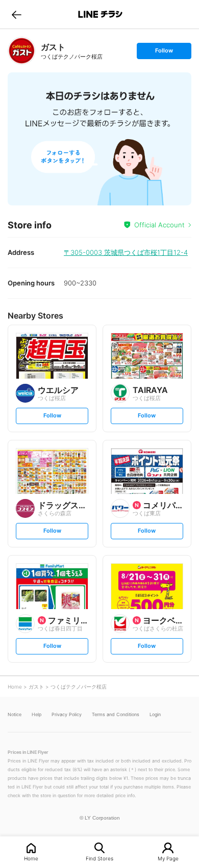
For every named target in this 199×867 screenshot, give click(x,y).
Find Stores (99, 858)
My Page (168, 858)
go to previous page (16, 14)
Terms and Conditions (115, 714)
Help (36, 714)
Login (155, 714)
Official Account (159, 225)
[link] (22, 51)
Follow (164, 52)
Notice (14, 714)
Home (31, 858)
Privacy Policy (67, 714)
